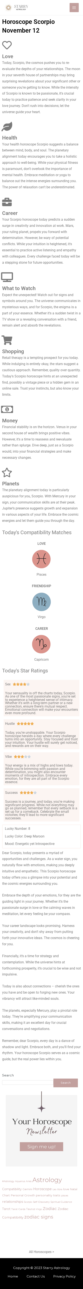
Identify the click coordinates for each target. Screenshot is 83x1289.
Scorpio (28, 1201)
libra (59, 1189)
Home (13, 1276)
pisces (64, 1195)
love (66, 1189)
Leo (54, 1189)
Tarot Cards (18, 1209)
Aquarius (20, 1181)
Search (8, 1075)
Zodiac (50, 1208)
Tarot (6, 1209)
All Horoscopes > (41, 1252)
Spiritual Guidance (61, 1201)
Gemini (27, 1189)
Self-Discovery (41, 1201)
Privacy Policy (64, 1276)
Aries (28, 1181)
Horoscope (42, 1189)
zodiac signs (38, 1217)
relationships (12, 1202)
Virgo (39, 1209)
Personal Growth (23, 1195)
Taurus (30, 1209)
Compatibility (12, 1189)
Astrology (47, 1180)
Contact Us (36, 1276)
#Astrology (8, 1181)
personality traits (48, 1195)
